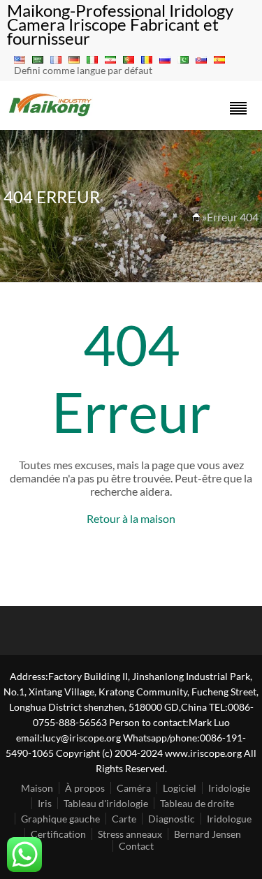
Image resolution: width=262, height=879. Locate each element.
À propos (85, 788)
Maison (37, 788)
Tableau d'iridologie (106, 803)
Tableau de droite (197, 803)
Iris (45, 803)
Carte (124, 819)
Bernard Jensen (207, 834)
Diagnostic (171, 819)
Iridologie (229, 788)
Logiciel (179, 788)
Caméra (134, 788)
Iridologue (229, 819)
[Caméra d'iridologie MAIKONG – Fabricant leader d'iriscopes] (50, 114)
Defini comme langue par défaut (83, 70)
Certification (58, 834)
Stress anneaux (130, 834)
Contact (136, 846)
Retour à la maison (131, 518)
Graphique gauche (60, 819)
